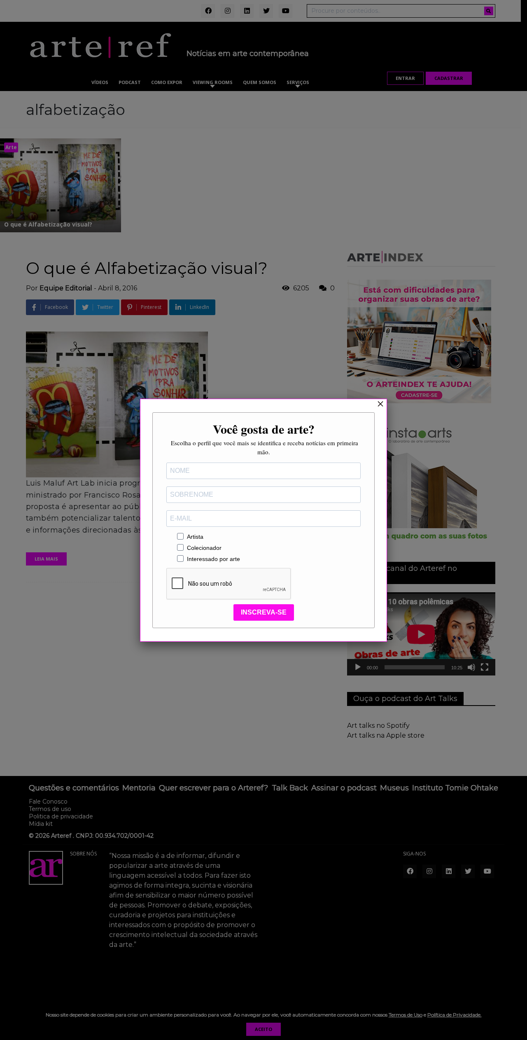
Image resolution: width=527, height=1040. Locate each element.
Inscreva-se (264, 612)
